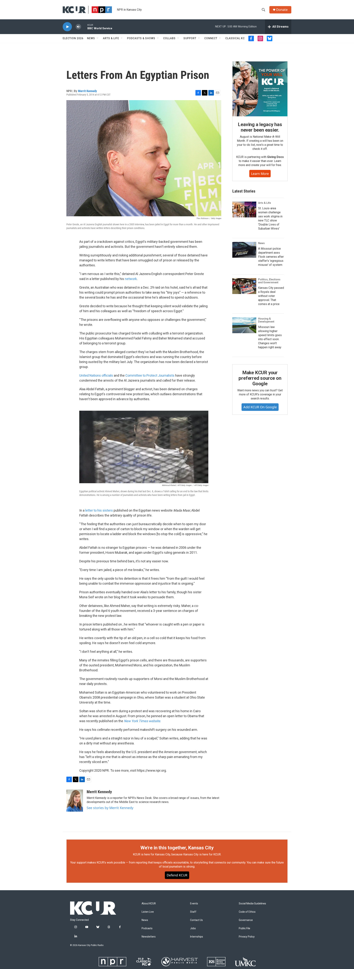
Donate (282, 10)
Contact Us (196, 920)
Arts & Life (111, 38)
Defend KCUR (177, 875)
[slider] (84, 27)
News (91, 38)
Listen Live (148, 911)
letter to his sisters (99, 510)
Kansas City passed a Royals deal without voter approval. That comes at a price (271, 296)
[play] (67, 27)
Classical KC (235, 38)
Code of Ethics (247, 911)
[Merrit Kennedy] (74, 801)
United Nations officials (96, 375)
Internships (196, 936)
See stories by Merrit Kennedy (110, 808)
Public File (244, 928)
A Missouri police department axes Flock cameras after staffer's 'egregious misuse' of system (271, 257)
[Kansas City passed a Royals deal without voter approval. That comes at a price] (244, 286)
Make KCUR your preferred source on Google (260, 378)
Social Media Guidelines (252, 903)
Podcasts (147, 928)
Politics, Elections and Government (269, 281)
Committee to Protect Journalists (149, 375)
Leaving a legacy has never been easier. (260, 127)
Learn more (260, 173)
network (131, 279)
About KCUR (149, 903)
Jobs (193, 928)
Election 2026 (73, 38)
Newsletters (149, 936)
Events (194, 903)
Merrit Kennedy (87, 91)
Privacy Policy (247, 936)
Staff (193, 911)
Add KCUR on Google (260, 407)
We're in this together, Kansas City (177, 847)
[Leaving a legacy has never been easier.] (259, 88)
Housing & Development (266, 320)
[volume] (78, 27)
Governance (246, 920)
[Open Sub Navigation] (97, 38)
